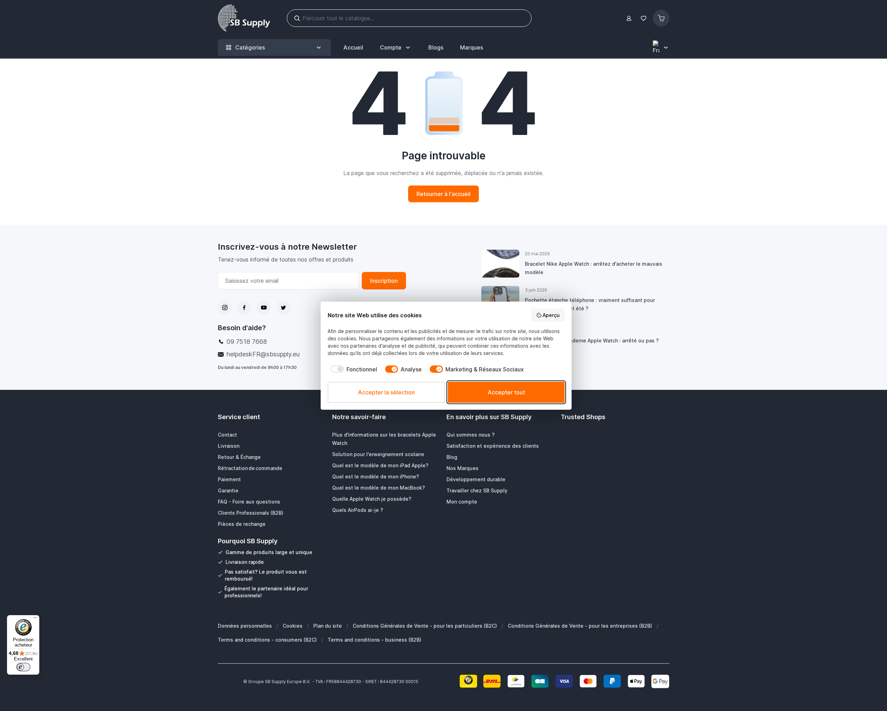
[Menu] (35, 619)
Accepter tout (506, 392)
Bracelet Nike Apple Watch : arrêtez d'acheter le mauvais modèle (593, 268)
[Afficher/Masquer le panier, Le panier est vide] (661, 18)
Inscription (384, 280)
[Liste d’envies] (643, 18)
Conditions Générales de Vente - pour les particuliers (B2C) (425, 626)
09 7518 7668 (247, 341)
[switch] (23, 667)
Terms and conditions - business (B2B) (374, 640)
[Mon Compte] (629, 18)
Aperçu (551, 315)
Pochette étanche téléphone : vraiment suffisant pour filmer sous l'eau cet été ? (590, 304)
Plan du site (327, 626)
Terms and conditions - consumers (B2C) (267, 640)
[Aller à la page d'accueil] (244, 18)
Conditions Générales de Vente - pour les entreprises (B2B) (580, 626)
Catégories (250, 47)
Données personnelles (245, 626)
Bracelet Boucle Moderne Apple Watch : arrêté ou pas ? (592, 340)
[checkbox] (352, 369)
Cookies (293, 626)
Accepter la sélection (386, 392)
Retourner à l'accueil (443, 193)
